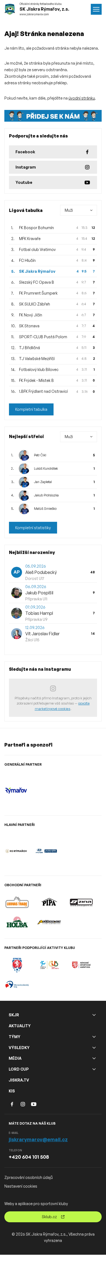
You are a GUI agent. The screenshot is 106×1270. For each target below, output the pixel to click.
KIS (12, 1091)
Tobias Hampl (39, 613)
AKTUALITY (20, 1025)
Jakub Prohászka (46, 495)
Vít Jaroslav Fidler (42, 633)
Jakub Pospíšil (39, 592)
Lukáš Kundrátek (46, 468)
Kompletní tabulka (31, 409)
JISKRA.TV (19, 1080)
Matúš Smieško (45, 509)
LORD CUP (19, 1069)
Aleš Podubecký (41, 572)
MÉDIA (15, 1058)
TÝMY (14, 1036)
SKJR (14, 1015)
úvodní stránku (81, 98)
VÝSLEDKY (19, 1047)
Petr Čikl (40, 455)
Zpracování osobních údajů (28, 1177)
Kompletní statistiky (33, 527)
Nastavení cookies (20, 1186)
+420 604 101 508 (29, 1157)
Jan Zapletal (43, 482)
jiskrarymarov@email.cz (38, 1139)
